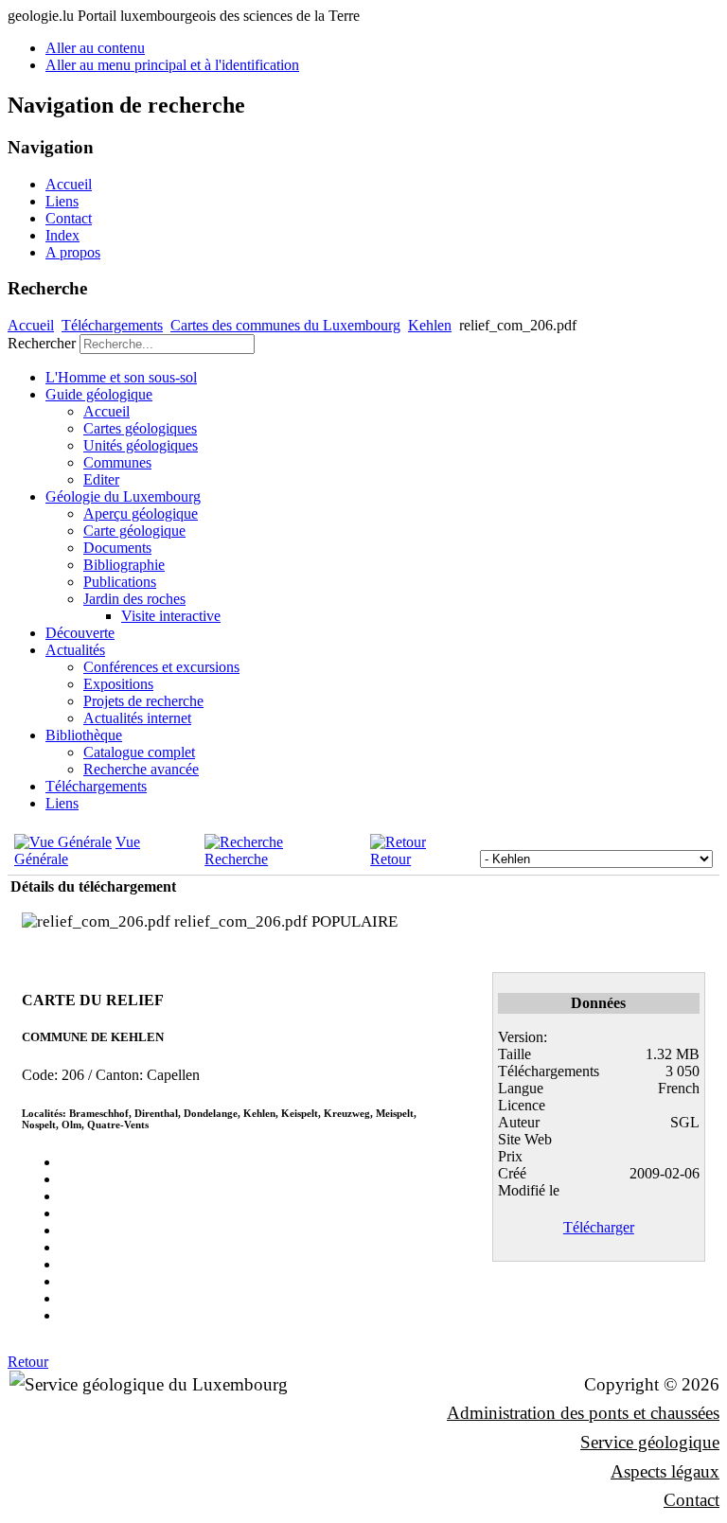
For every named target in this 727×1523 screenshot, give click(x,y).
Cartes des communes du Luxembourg (285, 325)
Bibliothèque (83, 735)
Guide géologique (98, 394)
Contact (68, 218)
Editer (101, 479)
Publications (119, 582)
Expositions (118, 684)
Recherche (236, 859)
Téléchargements (112, 325)
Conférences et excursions (161, 667)
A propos (72, 252)
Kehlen (430, 325)
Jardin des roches (134, 599)
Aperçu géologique (140, 513)
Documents (117, 548)
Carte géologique (134, 530)
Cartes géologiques (140, 428)
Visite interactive (171, 616)
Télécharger (598, 1227)
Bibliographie (124, 565)
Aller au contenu (95, 48)
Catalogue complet (139, 752)
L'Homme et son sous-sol (121, 377)
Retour (390, 859)
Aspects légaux (665, 1471)
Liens (62, 201)
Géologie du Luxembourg (123, 496)
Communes (117, 462)
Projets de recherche (143, 701)
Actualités (75, 650)
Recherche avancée (141, 769)
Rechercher (42, 343)
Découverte (80, 633)
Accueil (68, 184)
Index (62, 235)
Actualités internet (137, 718)
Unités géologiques (140, 445)
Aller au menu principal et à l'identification (172, 65)
